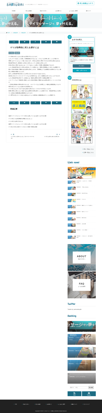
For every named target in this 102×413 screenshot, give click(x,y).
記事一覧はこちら (89, 152)
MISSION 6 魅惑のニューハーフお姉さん (84, 205)
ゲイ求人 (11, 53)
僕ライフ (88, 11)
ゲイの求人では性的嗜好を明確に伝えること (20, 118)
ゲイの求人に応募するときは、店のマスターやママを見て (22, 137)
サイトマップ (86, 404)
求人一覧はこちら (89, 149)
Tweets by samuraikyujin (74, 309)
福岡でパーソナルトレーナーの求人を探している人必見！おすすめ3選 (27, 124)
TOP (8, 32)
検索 (91, 387)
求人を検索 (29, 11)
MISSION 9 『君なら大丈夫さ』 (83, 187)
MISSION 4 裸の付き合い (82, 217)
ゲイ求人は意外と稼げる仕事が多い (52, 136)
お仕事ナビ (58, 11)
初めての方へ (43, 11)
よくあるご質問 (73, 11)
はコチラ (86, 3)
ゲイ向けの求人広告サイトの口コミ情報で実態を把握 (23, 127)
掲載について (74, 404)
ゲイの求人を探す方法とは (16, 121)
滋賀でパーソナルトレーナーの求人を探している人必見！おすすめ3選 (27, 116)
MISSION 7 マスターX (81, 199)
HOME (13, 11)
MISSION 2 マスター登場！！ (82, 229)
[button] (100, 20)
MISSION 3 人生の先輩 (81, 223)
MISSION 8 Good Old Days (82, 193)
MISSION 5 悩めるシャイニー (82, 211)
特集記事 (17, 53)
